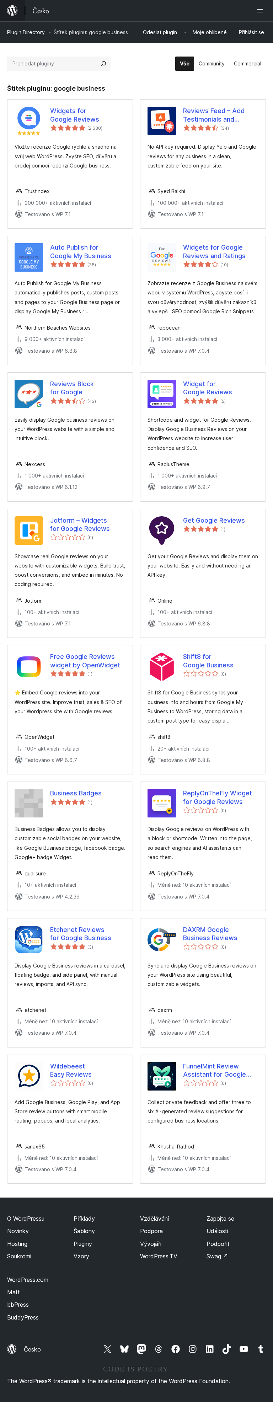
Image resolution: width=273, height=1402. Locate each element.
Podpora (151, 1231)
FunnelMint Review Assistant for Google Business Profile (214, 1070)
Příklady (84, 1218)
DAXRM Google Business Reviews (210, 934)
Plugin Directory (26, 32)
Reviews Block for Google (72, 388)
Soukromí (19, 1256)
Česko (32, 1349)
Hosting (17, 1243)
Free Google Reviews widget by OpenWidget (85, 660)
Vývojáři (150, 1243)
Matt (13, 1292)
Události (217, 1231)
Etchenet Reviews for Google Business (80, 934)
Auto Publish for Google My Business (80, 251)
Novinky (18, 1231)
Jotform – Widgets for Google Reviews (80, 524)
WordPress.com (27, 1279)
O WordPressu (25, 1218)
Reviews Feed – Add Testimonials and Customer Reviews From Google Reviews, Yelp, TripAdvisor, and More (220, 115)
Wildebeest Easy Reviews (71, 1070)
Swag (217, 1256)
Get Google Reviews (214, 520)
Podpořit (218, 1243)
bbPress (18, 1304)
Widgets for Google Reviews (74, 115)
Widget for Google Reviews (207, 388)
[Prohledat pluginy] (103, 64)
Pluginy (83, 1243)
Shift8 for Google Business (208, 660)
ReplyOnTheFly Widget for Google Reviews (217, 797)
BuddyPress (23, 1317)
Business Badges (76, 793)
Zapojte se (220, 1218)
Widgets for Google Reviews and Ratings (214, 251)
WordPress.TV (158, 1256)
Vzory (81, 1256)
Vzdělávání (154, 1218)
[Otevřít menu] (261, 10)
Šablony (84, 1231)
